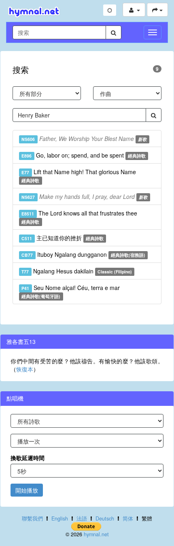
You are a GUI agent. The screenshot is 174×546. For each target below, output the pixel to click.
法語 (81, 518)
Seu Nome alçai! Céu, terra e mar (70, 291)
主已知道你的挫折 (62, 238)
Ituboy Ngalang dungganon (83, 254)
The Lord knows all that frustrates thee (79, 217)
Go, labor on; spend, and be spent (83, 155)
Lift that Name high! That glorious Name (78, 175)
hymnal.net (96, 534)
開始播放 (26, 490)
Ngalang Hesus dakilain (76, 271)
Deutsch (104, 518)
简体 (128, 518)
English (59, 518)
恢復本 (24, 369)
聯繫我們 (32, 518)
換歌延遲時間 (28, 458)
